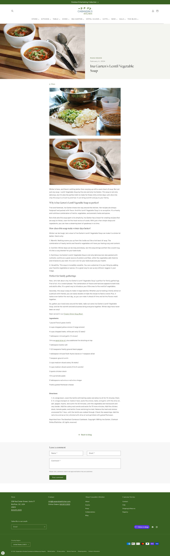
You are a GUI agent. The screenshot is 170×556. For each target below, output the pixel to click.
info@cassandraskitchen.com (59, 501)
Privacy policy (61, 551)
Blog (86, 515)
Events (87, 505)
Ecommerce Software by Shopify (36, 551)
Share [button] (53, 84)
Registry (125, 512)
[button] (12, 11)
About (87, 501)
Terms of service (71, 551)
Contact (125, 501)
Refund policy (51, 551)
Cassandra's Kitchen (21, 551)
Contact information (94, 551)
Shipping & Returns (128, 508)
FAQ (123, 505)
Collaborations (90, 512)
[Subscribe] (44, 526)
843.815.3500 (16, 510)
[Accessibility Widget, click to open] (3, 553)
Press (87, 508)
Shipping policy (82, 551)
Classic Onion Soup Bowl (73, 314)
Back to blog (86, 435)
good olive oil (60, 340)
